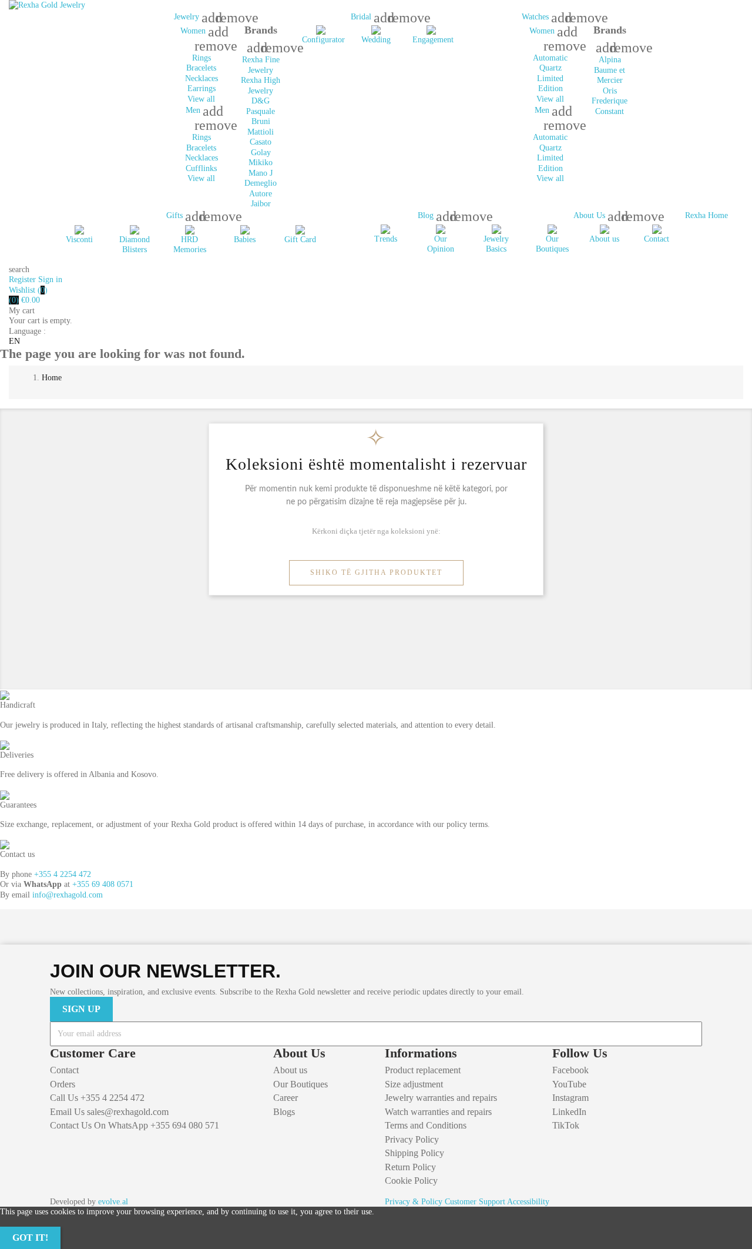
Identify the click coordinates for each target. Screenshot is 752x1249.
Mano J (261, 173)
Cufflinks (201, 168)
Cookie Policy (411, 1181)
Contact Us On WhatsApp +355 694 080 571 (134, 1125)
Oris (610, 90)
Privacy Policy (412, 1139)
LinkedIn (569, 1112)
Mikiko (261, 162)
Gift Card (300, 239)
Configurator (323, 39)
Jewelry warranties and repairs (441, 1098)
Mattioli (260, 132)
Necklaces (201, 78)
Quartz (550, 67)
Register (23, 279)
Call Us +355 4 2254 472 (97, 1098)
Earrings (201, 88)
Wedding (376, 39)
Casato (260, 142)
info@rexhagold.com (67, 894)
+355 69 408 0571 (102, 884)
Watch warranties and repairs (438, 1112)
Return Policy (410, 1167)
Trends (385, 239)
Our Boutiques (300, 1084)
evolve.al (113, 1201)
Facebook (570, 1070)
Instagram (570, 1098)
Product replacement (423, 1070)
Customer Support (475, 1201)
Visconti (79, 239)
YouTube (569, 1084)
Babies (245, 239)
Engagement (433, 39)
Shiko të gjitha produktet (376, 572)
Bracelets (201, 67)
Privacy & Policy (413, 1201)
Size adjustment (414, 1084)
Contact (656, 239)
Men (194, 110)
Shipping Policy (414, 1153)
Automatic (550, 57)
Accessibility (528, 1201)
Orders (62, 1084)
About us (604, 239)
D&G (260, 100)
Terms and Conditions (425, 1125)
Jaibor (261, 203)
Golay (261, 152)
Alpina (610, 59)
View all (201, 99)
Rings (201, 57)
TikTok (565, 1125)
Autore (260, 193)
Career (285, 1098)
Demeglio (260, 183)
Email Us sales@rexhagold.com (109, 1112)
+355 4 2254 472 (62, 874)
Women (194, 30)
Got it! (30, 1238)
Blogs (284, 1112)
